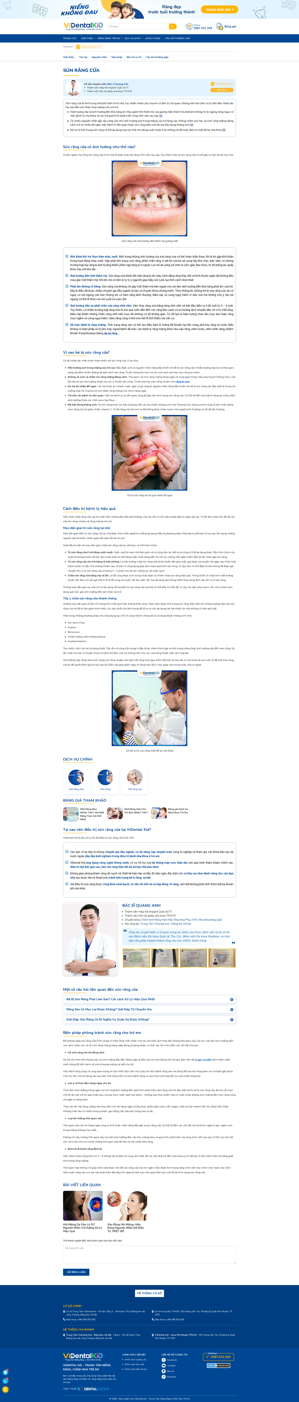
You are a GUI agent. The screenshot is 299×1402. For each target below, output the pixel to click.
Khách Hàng (152, 38)
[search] (173, 26)
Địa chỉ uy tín (134, 57)
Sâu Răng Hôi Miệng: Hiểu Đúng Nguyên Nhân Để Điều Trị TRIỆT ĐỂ (125, 1228)
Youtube (171, 1365)
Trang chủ (69, 38)
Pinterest (171, 1376)
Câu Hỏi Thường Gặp (177, 38)
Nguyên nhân (99, 57)
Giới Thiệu (87, 38)
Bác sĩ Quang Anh (141, 905)
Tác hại (83, 57)
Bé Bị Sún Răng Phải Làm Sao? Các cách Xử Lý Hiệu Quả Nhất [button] (110, 999)
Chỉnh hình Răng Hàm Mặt (157, 920)
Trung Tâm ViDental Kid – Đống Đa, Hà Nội (165, 924)
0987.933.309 (220, 1357)
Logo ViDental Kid (83, 26)
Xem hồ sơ (222, 90)
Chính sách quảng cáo (135, 1359)
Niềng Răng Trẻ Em (108, 38)
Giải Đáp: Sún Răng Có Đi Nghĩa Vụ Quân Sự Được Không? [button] (107, 1019)
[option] (136, 958)
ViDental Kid (140, 1398)
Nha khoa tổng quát (210, 920)
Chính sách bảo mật (134, 1364)
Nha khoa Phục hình (185, 920)
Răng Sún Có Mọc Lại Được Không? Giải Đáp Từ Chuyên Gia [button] (109, 1009)
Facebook (172, 1360)
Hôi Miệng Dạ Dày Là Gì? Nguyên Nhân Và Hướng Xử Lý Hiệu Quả (82, 1228)
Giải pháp (116, 57)
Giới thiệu (68, 57)
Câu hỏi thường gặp (157, 57)
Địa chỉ (170, 1371)
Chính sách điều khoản (136, 1369)
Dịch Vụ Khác (132, 38)
